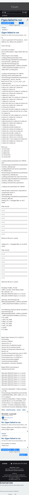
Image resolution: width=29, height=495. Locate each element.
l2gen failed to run (10, 32)
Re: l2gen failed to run (11, 422)
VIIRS (23, 410)
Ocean (18, 410)
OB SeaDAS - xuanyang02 (8, 414)
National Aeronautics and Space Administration (14, 470)
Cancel (10, 494)
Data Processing (10, 410)
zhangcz (3, 27)
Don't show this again (7, 20)
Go (15, 494)
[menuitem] (11, 463)
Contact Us (14, 473)
